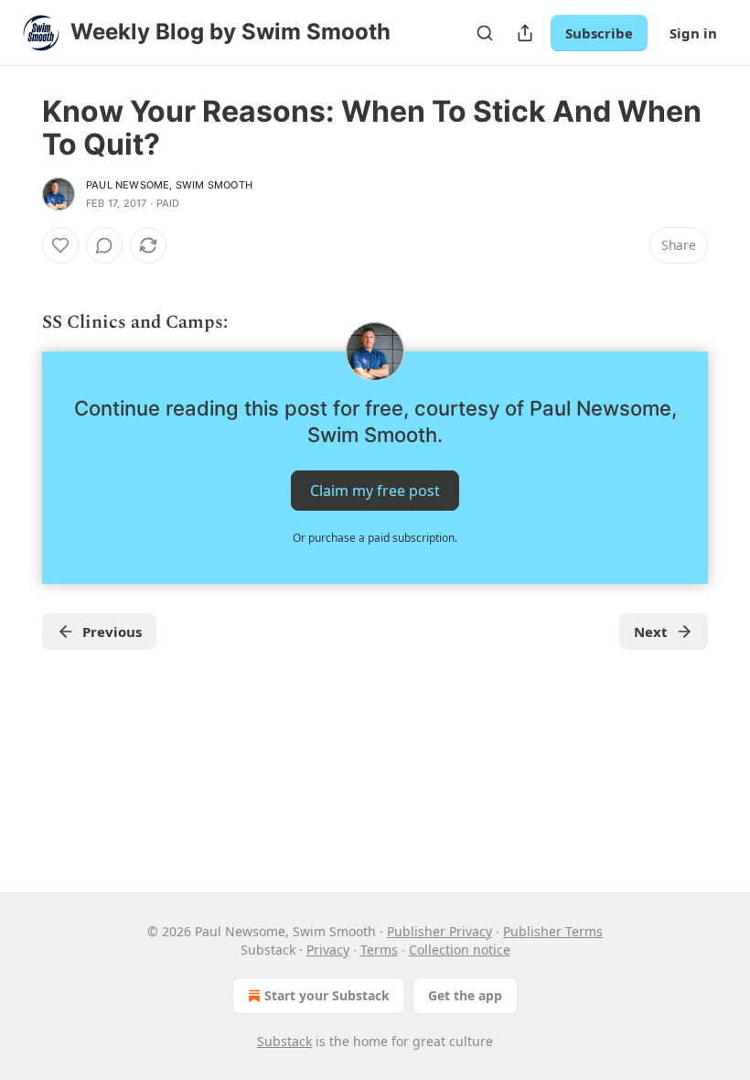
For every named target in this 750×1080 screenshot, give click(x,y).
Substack (284, 1041)
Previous (112, 631)
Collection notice (459, 949)
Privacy (327, 949)
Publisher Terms (553, 931)
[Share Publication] (525, 33)
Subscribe (599, 33)
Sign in (693, 33)
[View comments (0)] (104, 245)
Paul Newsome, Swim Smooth (169, 184)
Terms (379, 949)
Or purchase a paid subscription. (375, 537)
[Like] (60, 245)
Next (651, 631)
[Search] (484, 33)
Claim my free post (375, 491)
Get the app (465, 995)
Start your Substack (327, 995)
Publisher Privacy (439, 931)
